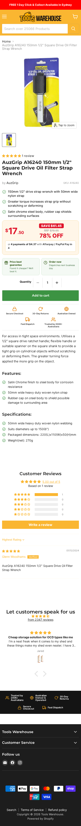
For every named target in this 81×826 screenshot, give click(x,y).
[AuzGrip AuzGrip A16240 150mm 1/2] (9, 140)
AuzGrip (12, 183)
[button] (12, 156)
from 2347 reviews (40, 619)
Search (11, 810)
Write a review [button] (40, 525)
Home (6, 41)
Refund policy (57, 810)
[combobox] (35, 28)
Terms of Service (32, 810)
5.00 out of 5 (51, 481)
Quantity (25, 281)
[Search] (73, 28)
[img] (11, 551)
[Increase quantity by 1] (56, 283)
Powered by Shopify (40, 818)
